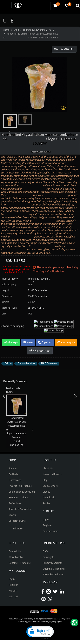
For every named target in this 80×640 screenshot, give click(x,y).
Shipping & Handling (54, 568)
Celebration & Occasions (22, 491)
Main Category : (10, 278)
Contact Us (15, 551)
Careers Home (50, 531)
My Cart (13, 590)
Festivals (13, 474)
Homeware (15, 480)
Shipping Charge (41, 350)
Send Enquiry (67, 342)
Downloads (49, 497)
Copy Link (46, 342)
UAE (51, 30)
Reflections (15, 503)
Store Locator (16, 557)
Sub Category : (9, 284)
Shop (16, 30)
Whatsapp (12, 342)
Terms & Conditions (53, 574)
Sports (12, 515)
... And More (16, 528)
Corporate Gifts (17, 521)
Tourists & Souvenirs (34, 30)
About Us (48, 468)
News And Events (52, 474)
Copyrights (48, 557)
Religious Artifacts (18, 497)
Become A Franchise (20, 563)
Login (46, 519)
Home (6, 30)
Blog (45, 480)
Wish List (13, 596)
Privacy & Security (52, 563)
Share (29, 342)
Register (47, 525)
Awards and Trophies (20, 486)
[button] (39, 632)
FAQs (45, 551)
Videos (46, 491)
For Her (13, 468)
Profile (46, 503)
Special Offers (50, 486)
